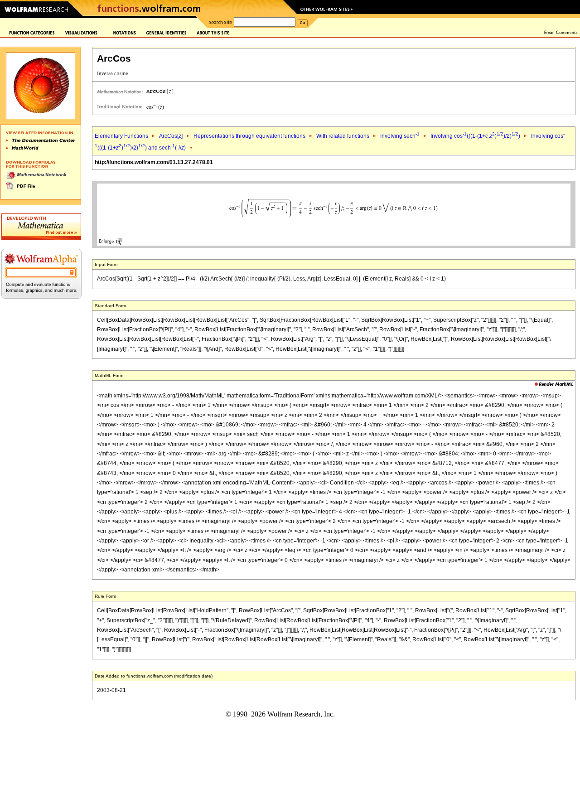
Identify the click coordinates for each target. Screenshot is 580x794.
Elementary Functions (121, 136)
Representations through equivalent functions (249, 136)
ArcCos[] (171, 136)
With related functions (342, 136)
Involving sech (400, 136)
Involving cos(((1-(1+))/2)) (475, 136)
